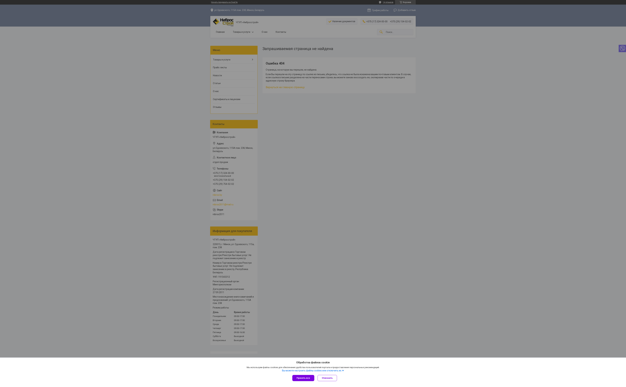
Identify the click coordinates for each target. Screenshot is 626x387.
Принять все (303, 378)
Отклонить (327, 378)
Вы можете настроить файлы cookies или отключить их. (312, 370)
